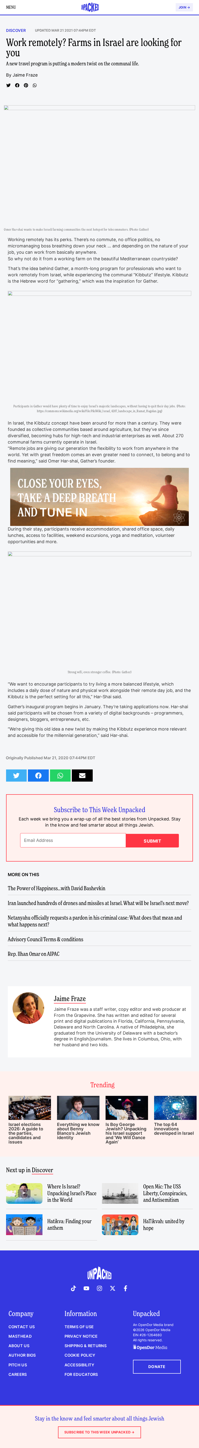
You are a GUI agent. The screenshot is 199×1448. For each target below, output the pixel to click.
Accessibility (79, 1364)
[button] (8, 85)
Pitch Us (17, 1364)
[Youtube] (87, 1288)
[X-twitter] (112, 1288)
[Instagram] (99, 1288)
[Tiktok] (73, 1288)
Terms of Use (79, 1326)
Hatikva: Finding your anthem (69, 1224)
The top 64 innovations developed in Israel (174, 1129)
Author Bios (22, 1355)
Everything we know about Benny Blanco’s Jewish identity (78, 1131)
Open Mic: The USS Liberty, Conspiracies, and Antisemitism (165, 1193)
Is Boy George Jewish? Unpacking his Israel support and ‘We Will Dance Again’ (126, 1133)
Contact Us (21, 1326)
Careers (17, 1374)
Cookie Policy (80, 1355)
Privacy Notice (81, 1336)
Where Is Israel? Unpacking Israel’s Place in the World (72, 1193)
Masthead (20, 1336)
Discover (16, 30)
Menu (11, 7)
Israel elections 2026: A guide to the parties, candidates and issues (25, 1133)
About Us (18, 1345)
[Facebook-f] (125, 1288)
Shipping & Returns (86, 1345)
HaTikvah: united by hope (163, 1224)
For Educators (81, 1374)
